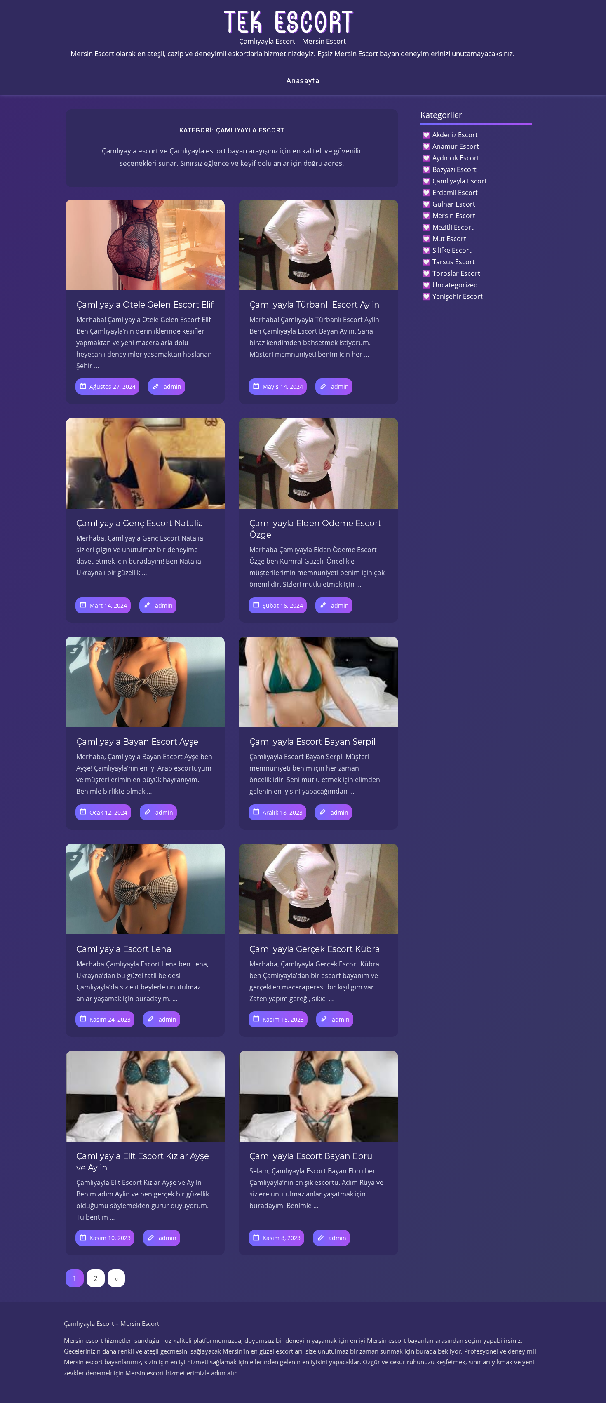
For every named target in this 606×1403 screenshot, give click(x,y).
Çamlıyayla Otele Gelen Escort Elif (145, 305)
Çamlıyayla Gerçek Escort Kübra (314, 949)
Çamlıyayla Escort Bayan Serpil (312, 742)
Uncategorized (455, 284)
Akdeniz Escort (455, 134)
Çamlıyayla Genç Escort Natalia (139, 523)
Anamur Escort (455, 146)
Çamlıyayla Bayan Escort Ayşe (137, 742)
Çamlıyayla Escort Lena (123, 949)
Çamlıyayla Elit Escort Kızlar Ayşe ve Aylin (142, 1162)
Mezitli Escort (453, 227)
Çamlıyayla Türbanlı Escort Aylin (314, 305)
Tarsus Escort (453, 261)
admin (172, 386)
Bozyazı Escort (454, 169)
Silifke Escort (452, 250)
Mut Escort (449, 238)
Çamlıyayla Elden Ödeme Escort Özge (315, 529)
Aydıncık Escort (455, 157)
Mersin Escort (453, 215)
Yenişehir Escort (457, 296)
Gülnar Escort (453, 204)
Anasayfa (303, 80)
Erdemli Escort (455, 192)
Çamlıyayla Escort (459, 181)
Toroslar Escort (456, 273)
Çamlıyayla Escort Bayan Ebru (310, 1156)
